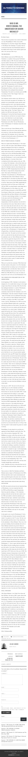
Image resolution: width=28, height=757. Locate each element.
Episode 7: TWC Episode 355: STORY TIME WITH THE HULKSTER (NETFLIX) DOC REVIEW (13, 725)
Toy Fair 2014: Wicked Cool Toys (9, 659)
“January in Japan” (19, 656)
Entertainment (6, 636)
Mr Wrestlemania (19, 636)
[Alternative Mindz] (14, 8)
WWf (10, 638)
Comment (4, 673)
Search (2, 716)
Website (3, 700)
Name (3, 687)
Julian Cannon (14, 34)
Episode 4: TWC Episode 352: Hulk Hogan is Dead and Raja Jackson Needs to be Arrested (13, 736)
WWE (7, 638)
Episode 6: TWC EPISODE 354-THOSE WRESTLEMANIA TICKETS (10, 729)
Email (3, 693)
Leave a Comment (22, 34)
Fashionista (11, 755)
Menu (3, 17)
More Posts (13, 646)
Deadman (14, 636)
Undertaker (3, 638)
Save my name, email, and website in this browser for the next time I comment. (13, 708)
